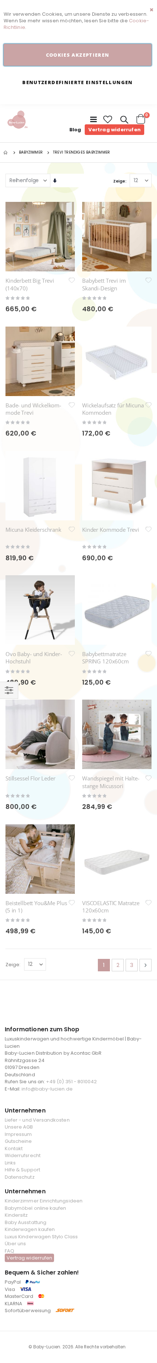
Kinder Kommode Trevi (110, 529)
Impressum (18, 1134)
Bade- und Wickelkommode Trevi (33, 409)
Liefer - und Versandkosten (37, 1120)
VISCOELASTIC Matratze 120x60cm (110, 906)
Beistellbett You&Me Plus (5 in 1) (36, 906)
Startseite (6, 152)
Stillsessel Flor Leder (30, 778)
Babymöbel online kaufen (35, 1208)
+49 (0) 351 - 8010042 (71, 1081)
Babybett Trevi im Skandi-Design (104, 284)
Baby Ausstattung (25, 1222)
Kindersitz (16, 1215)
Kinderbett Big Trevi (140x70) (29, 284)
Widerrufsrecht (23, 1155)
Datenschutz (20, 1177)
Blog (75, 129)
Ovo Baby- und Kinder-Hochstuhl (33, 657)
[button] (108, 119)
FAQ (9, 1250)
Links (10, 1162)
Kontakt (14, 1148)
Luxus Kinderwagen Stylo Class (41, 1236)
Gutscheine (18, 1141)
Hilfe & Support (22, 1169)
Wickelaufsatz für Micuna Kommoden (112, 409)
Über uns (15, 1243)
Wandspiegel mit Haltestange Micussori (110, 782)
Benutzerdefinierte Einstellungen (77, 82)
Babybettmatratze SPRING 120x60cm (105, 657)
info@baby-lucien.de (47, 1088)
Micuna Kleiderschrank (33, 529)
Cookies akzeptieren (78, 55)
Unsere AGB (19, 1126)
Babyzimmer (31, 152)
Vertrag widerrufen (114, 129)
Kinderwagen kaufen (30, 1229)
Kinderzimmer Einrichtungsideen (44, 1200)
